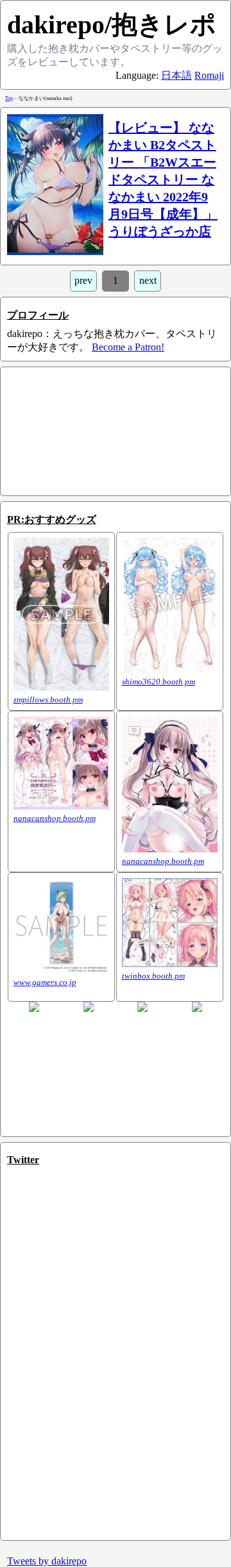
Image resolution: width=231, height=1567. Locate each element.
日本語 (176, 75)
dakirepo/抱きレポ (111, 24)
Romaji (209, 75)
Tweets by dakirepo (47, 1560)
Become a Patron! (128, 347)
